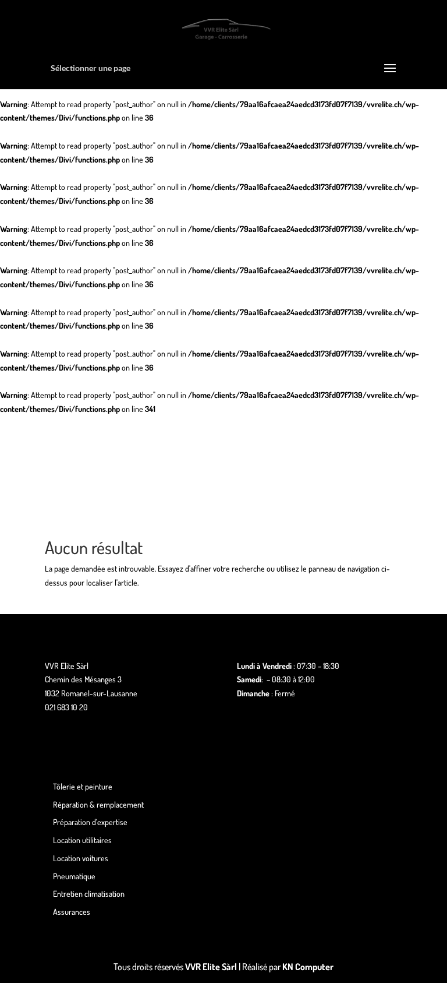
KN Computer (308, 967)
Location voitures (80, 858)
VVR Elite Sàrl (211, 967)
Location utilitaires (82, 840)
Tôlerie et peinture (82, 786)
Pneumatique (74, 876)
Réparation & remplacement (98, 804)
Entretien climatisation (89, 894)
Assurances (71, 912)
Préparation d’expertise (90, 822)
